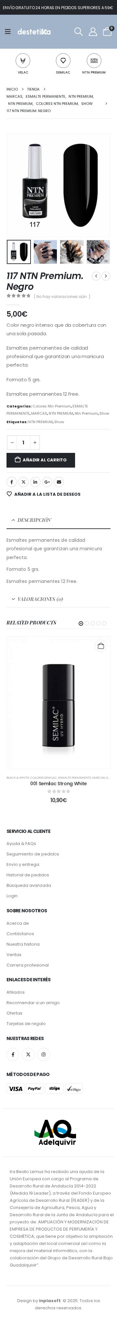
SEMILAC (63, 72)
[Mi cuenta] (93, 31)
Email (59, 482)
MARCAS (39, 413)
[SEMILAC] (63, 60)
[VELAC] (23, 60)
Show (104, 413)
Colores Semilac (43, 777)
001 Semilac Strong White (58, 783)
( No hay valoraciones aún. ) (62, 296)
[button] (78, 31)
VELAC (23, 72)
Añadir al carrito (45, 460)
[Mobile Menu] (10, 31)
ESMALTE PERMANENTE (74, 777)
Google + (47, 482)
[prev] (96, 276)
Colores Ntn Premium (51, 406)
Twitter (23, 482)
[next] (105, 276)
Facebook (11, 482)
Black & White (17, 777)
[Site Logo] (33, 31)
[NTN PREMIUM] (94, 60)
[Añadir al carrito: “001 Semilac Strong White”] (101, 646)
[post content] (58, 703)
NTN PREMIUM (94, 72)
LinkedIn (35, 482)
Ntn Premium (86, 413)
